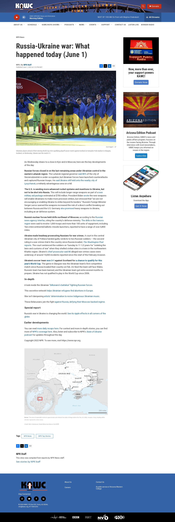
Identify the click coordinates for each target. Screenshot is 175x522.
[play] (17, 17)
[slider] (27, 17)
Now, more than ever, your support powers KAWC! (141, 72)
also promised (67, 208)
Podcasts (69, 25)
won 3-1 (51, 260)
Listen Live (133, 25)
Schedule (32, 25)
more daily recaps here (48, 328)
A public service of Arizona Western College (109, 488)
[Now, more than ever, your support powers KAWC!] (141, 50)
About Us (18, 25)
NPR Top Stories (44, 436)
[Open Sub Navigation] (24, 25)
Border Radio (147, 25)
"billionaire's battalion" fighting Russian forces (70, 285)
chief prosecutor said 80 (59, 251)
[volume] (24, 17)
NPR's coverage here (42, 331)
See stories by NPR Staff (28, 461)
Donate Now (141, 82)
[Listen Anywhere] (141, 178)
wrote (86, 195)
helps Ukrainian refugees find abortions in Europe (70, 290)
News (81, 25)
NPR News (20, 37)
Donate (155, 6)
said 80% (82, 174)
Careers (68, 487)
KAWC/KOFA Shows (50, 25)
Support (105, 25)
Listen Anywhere (141, 196)
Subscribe (141, 155)
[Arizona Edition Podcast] (141, 110)
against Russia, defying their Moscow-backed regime (80, 302)
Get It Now (141, 206)
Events (92, 25)
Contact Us (120, 25)
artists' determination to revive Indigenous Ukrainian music (71, 296)
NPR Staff (28, 65)
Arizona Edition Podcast (141, 133)
